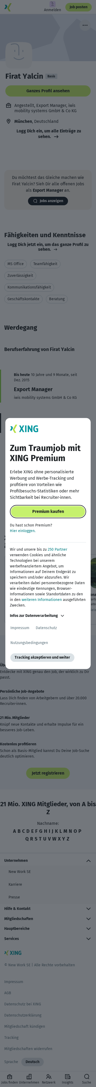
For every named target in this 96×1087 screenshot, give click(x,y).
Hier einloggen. (22, 531)
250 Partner (57, 549)
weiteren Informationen (42, 599)
